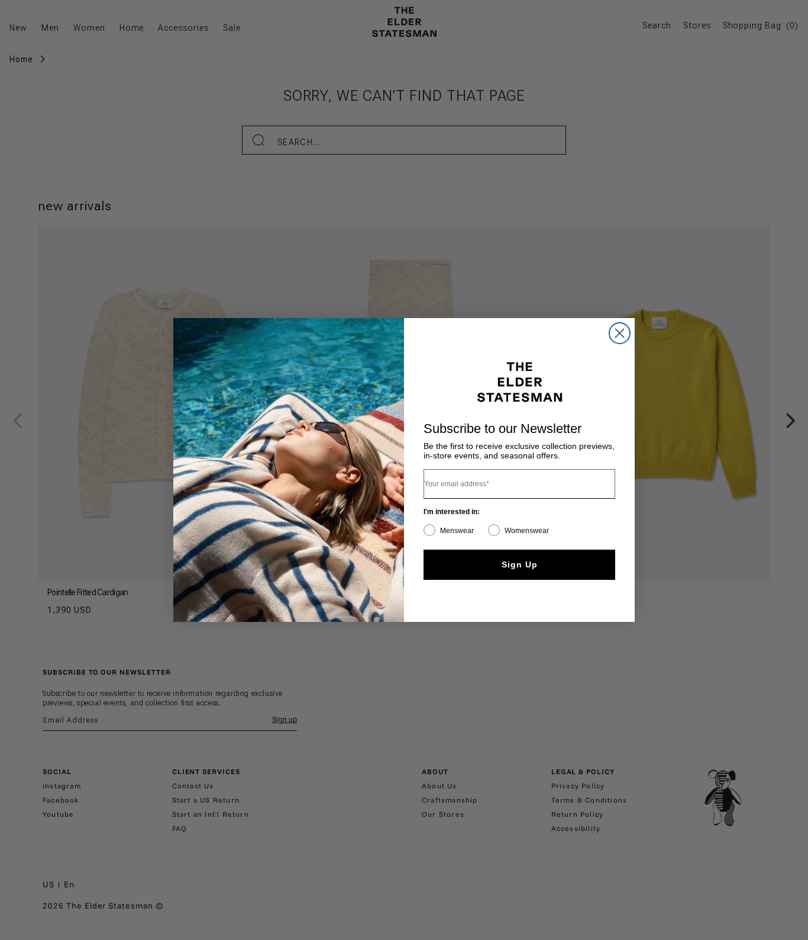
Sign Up (520, 564)
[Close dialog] (619, 333)
